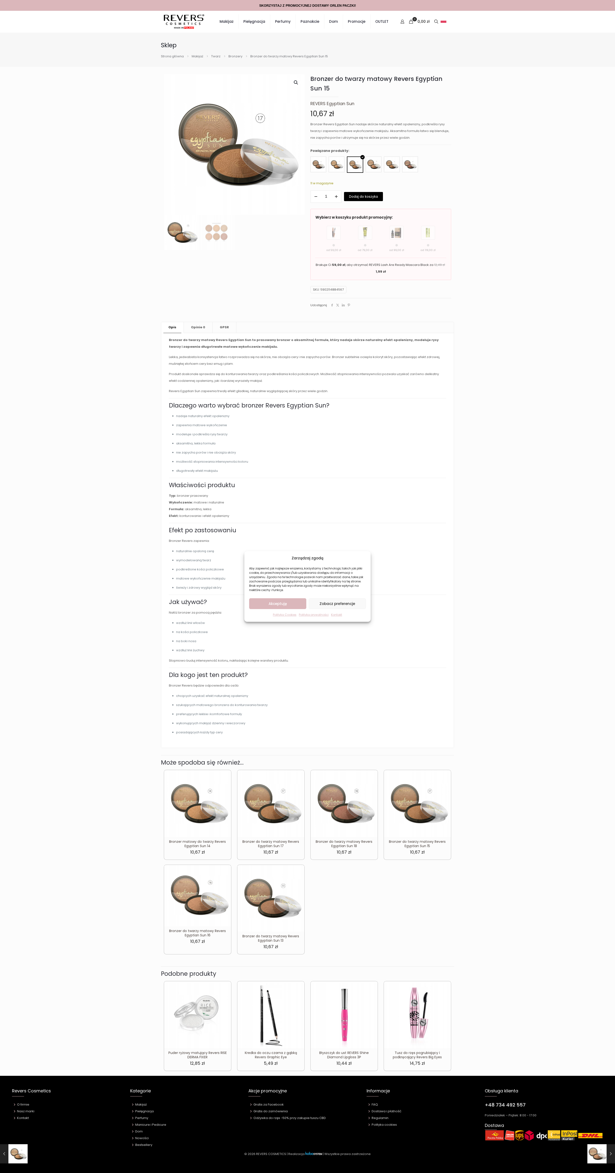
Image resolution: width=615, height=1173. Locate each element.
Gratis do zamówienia (270, 1111)
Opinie (198, 327)
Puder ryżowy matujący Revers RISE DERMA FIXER (197, 1054)
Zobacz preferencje (337, 603)
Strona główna (172, 56)
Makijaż (197, 56)
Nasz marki (25, 1111)
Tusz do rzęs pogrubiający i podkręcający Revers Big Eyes (417, 1054)
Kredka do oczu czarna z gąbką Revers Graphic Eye (271, 1054)
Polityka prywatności (314, 615)
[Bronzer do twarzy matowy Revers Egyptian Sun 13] (318, 164)
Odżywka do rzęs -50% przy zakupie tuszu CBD (289, 1118)
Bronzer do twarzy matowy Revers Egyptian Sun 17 (270, 843)
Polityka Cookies (284, 615)
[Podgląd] (224, 797)
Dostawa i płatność (386, 1111)
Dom (139, 1131)
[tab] (172, 327)
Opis (172, 327)
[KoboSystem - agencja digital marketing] (313, 1154)
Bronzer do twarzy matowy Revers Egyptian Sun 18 (344, 843)
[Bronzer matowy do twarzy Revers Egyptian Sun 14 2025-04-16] (14, 1153)
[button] (296, 82)
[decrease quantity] (316, 197)
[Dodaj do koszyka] (224, 776)
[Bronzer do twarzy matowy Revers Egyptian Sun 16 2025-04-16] (601, 1153)
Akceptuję (278, 603)
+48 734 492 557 (505, 1104)
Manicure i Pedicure (150, 1124)
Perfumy (141, 1118)
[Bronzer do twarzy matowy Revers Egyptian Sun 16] (373, 164)
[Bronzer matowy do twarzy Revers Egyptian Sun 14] (336, 164)
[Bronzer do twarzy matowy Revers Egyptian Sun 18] (410, 164)
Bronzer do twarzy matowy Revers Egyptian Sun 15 (417, 843)
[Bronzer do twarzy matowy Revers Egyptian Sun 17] (392, 164)
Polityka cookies (384, 1124)
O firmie (23, 1104)
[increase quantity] (336, 197)
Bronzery (235, 56)
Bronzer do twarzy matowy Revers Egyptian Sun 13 (270, 938)
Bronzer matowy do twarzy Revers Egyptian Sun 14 (197, 843)
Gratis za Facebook (268, 1104)
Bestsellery (143, 1145)
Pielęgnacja (144, 1111)
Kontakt (336, 615)
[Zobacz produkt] (224, 787)
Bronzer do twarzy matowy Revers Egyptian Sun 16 (197, 933)
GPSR (224, 327)
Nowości (142, 1138)
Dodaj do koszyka (363, 196)
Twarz (216, 56)
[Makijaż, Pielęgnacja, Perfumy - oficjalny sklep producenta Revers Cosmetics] (184, 21)
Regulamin (380, 1118)
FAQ (375, 1104)
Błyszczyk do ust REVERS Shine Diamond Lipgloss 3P (344, 1054)
